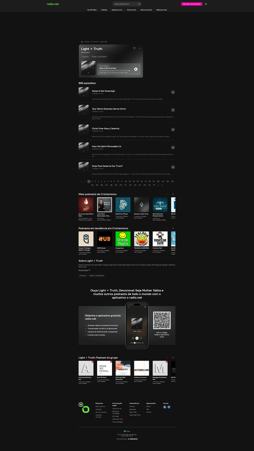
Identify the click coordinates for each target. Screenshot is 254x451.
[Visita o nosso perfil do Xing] (169, 407)
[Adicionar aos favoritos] (134, 48)
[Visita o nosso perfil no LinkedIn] (164, 407)
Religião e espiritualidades (99, 56)
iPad (147, 409)
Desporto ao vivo (117, 10)
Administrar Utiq (117, 419)
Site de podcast (83, 270)
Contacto (132, 406)
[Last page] (162, 185)
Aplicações (132, 409)
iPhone (148, 406)
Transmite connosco (99, 416)
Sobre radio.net (100, 406)
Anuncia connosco (101, 412)
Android (148, 412)
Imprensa (98, 409)
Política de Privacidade (115, 412)
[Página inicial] (82, 41)
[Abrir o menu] (206, 4)
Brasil (128, 431)
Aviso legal (115, 416)
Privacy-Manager (117, 422)
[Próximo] (173, 193)
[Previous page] (85, 181)
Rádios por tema (162, 10)
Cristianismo (85, 56)
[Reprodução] (135, 69)
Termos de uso (116, 408)
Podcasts (104, 10)
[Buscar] (139, 4)
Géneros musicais (146, 10)
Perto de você (131, 10)
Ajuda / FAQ (132, 412)
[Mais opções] (139, 48)
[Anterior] (167, 193)
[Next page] (158, 185)
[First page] (81, 181)
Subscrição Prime (134, 415)
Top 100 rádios (92, 10)
